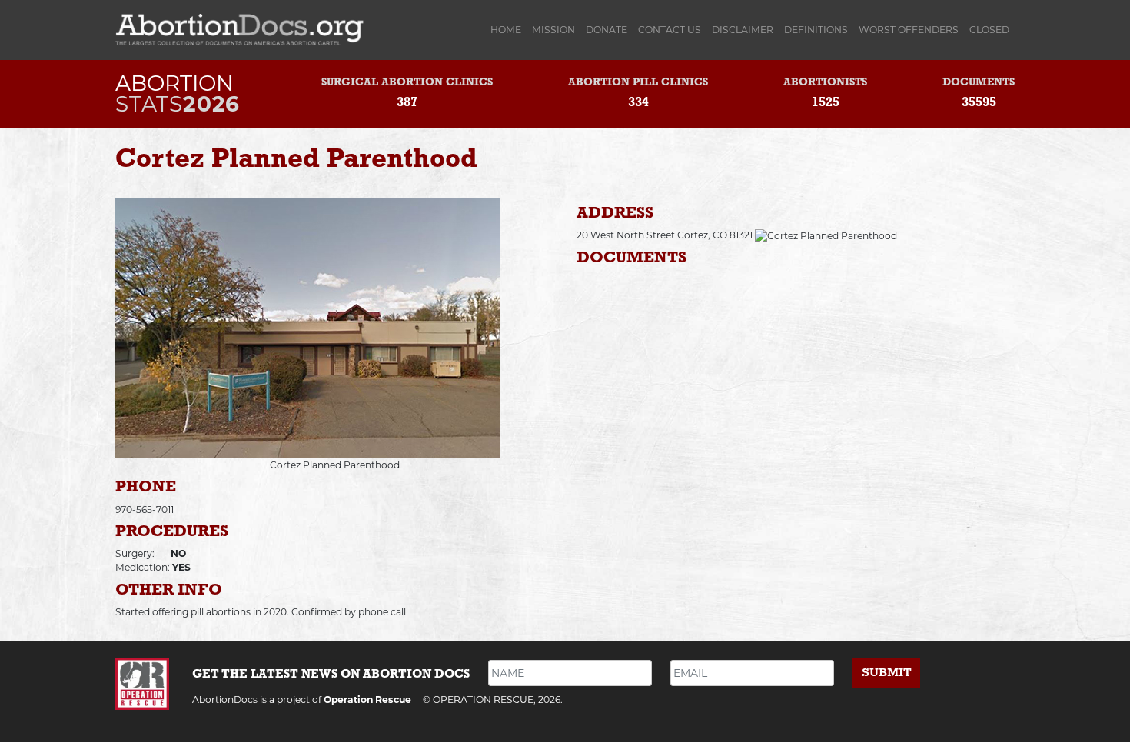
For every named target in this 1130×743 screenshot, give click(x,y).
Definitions (816, 29)
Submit (887, 672)
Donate (606, 29)
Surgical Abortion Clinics (407, 82)
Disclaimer (742, 29)
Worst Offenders (909, 29)
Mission (553, 29)
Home (508, 29)
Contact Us (669, 29)
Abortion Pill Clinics (638, 82)
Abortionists (825, 82)
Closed (989, 29)
